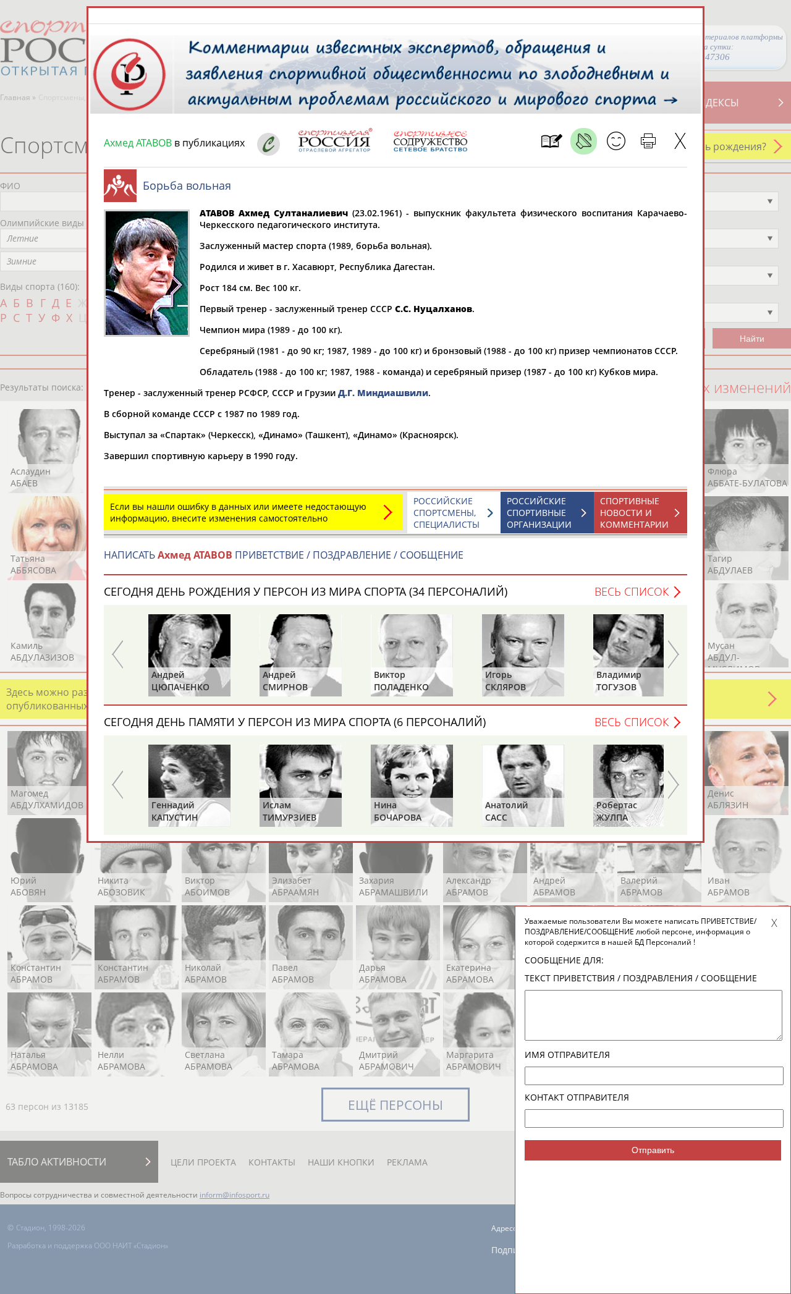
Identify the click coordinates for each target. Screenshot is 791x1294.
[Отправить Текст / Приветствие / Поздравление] (616, 141)
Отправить (653, 1150)
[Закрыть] (680, 141)
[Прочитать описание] (583, 141)
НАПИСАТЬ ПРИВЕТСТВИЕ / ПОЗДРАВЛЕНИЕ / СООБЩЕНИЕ (283, 555)
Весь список (631, 591)
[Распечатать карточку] (648, 141)
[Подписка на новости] (551, 141)
